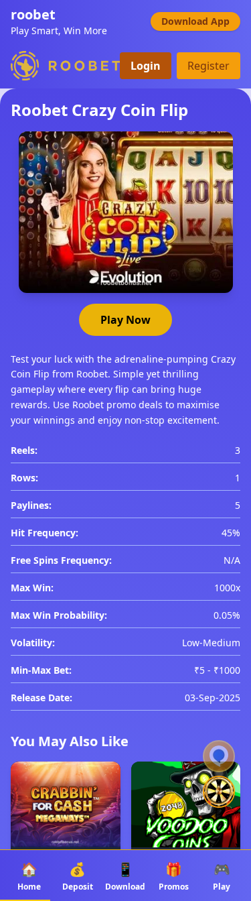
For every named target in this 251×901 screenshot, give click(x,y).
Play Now (125, 319)
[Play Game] (219, 799)
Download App (195, 21)
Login (146, 65)
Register (208, 65)
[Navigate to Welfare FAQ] (219, 756)
